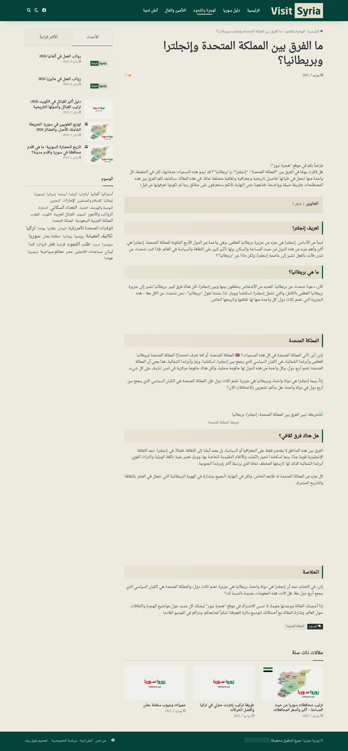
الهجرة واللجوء (204, 10)
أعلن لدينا (150, 10)
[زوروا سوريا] (296, 10)
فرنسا (61, 245)
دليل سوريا (231, 10)
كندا (32, 244)
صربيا (96, 245)
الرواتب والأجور (100, 214)
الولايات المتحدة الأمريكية (90, 228)
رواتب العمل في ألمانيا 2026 (60, 56)
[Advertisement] (223, 119)
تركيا (31, 228)
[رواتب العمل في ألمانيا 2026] (99, 63)
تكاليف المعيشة (99, 236)
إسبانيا (51, 195)
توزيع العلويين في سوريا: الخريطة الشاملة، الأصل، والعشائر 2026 (55, 127)
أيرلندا (73, 194)
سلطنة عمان (52, 237)
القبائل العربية (64, 215)
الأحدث (92, 37)
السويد (81, 215)
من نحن (100, 740)
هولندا (108, 259)
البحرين (55, 201)
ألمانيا (95, 194)
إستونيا (39, 194)
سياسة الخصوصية (64, 740)
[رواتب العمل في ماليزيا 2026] (99, 86)
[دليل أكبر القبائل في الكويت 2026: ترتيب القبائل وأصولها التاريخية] (99, 108)
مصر (69, 252)
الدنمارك (43, 208)
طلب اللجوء (78, 244)
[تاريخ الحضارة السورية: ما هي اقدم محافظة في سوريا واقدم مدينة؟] (99, 154)
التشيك (83, 208)
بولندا (41, 228)
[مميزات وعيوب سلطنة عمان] (154, 683)
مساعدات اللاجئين (88, 252)
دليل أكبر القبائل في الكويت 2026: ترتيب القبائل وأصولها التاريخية (55, 104)
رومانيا (67, 237)
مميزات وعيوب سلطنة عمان (164, 705)
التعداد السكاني (63, 207)
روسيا (79, 236)
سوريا (35, 236)
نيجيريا (33, 252)
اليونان (62, 228)
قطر (51, 244)
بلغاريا (51, 229)
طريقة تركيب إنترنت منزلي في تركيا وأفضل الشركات (227, 708)
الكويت (47, 215)
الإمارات (68, 201)
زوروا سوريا (311, 740)
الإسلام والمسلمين (89, 201)
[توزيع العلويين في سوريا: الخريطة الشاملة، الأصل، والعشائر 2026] (99, 131)
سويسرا (107, 245)
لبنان (108, 252)
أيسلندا (62, 194)
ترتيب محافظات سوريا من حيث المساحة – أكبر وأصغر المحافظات (298, 708)
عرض (298, 204)
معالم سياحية (52, 252)
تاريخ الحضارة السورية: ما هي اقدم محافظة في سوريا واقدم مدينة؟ (54, 150)
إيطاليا (108, 201)
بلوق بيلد (31, 740)
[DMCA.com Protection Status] (257, 742)
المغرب (35, 215)
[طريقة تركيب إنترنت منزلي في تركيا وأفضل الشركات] (223, 683)
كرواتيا (41, 245)
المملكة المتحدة (295, 626)
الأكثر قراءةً (48, 37)
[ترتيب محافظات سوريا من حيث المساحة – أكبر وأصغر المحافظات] (292, 683)
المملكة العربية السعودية (94, 221)
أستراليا (107, 194)
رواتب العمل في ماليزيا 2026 (59, 79)
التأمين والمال (175, 10)
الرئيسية (253, 10)
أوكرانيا (84, 194)
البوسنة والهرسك (101, 208)
